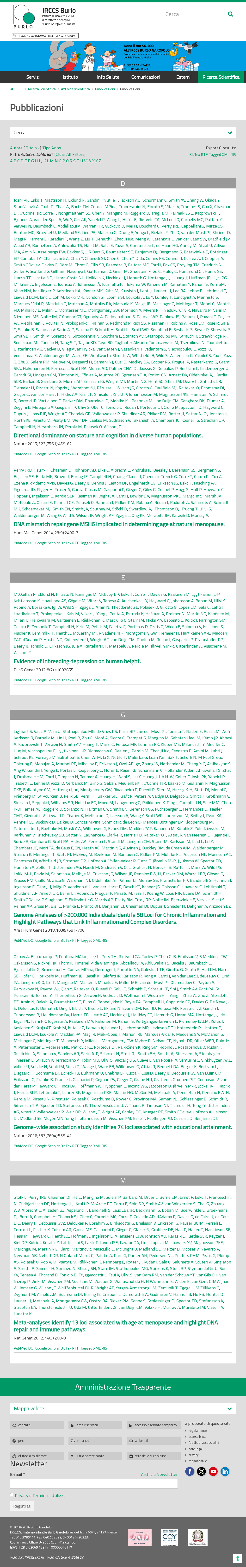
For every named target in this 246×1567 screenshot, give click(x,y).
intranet (83, 1440)
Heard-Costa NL (69, 278)
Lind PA (88, 232)
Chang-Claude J (127, 476)
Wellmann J (134, 995)
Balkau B (31, 381)
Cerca (20, 133)
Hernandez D (195, 809)
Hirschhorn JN (50, 426)
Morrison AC (219, 854)
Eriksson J (108, 763)
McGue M (143, 1092)
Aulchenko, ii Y (134, 600)
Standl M (116, 841)
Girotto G (144, 388)
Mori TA (46, 848)
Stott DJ (201, 789)
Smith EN (61, 509)
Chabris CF (114, 1073)
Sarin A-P (65, 329)
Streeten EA (25, 1307)
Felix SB (71, 796)
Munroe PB (109, 375)
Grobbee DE (162, 1229)
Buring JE (79, 476)
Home (14, 89)
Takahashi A (143, 420)
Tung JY (198, 1105)
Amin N (29, 252)
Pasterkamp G (204, 362)
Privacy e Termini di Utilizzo (40, 1495)
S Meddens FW (213, 956)
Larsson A (119, 815)
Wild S (162, 355)
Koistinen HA (68, 290)
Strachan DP (212, 420)
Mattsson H (55, 200)
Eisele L (95, 1008)
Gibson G (215, 874)
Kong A (150, 976)
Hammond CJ (191, 271)
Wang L (113, 219)
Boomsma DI (212, 388)
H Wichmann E (159, 1281)
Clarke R (114, 835)
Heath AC (91, 848)
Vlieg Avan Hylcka (78, 349)
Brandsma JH (53, 969)
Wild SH (70, 607)
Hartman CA (96, 809)
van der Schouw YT (177, 1275)
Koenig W (155, 893)
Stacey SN (86, 1268)
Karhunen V (24, 835)
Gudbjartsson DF (34, 1203)
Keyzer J (216, 1236)
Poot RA (206, 989)
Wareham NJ (83, 388)
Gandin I (94, 200)
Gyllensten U (216, 413)
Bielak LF (159, 232)
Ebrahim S (98, 1223)
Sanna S (138, 1301)
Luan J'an (157, 757)
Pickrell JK (47, 963)
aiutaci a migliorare (32, 1456)
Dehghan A (197, 906)
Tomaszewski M (163, 342)
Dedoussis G (144, 368)
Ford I (155, 265)
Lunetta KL (24, 1313)
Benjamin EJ (113, 906)
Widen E (172, 626)
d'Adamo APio (42, 483)
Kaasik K (91, 976)
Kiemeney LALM (194, 1021)
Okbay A (21, 956)
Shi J (174, 989)
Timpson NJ (69, 375)
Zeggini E (22, 407)
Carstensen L (142, 245)
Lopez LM (187, 607)
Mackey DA (138, 362)
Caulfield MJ (165, 388)
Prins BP (127, 731)
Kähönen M (157, 284)
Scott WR (140, 329)
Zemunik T (41, 626)
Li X (106, 757)
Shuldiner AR (133, 413)
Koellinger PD (159, 1118)
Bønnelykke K (110, 1002)
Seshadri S (183, 329)
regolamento (198, 1430)
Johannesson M (143, 394)
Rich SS (139, 323)
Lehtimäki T (215, 290)
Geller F (21, 271)
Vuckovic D (114, 226)
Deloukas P (167, 368)
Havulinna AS (54, 600)
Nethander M (172, 763)
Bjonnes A (23, 219)
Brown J (61, 476)
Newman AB (25, 1255)
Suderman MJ (26, 342)
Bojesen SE (24, 476)
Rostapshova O (191, 1047)
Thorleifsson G (68, 995)
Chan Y (77, 258)
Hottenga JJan (65, 789)
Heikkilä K (95, 278)
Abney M (188, 245)
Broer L (151, 1197)
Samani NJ (103, 362)
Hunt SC (155, 381)
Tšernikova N (192, 342)
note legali (196, 1448)
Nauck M (91, 867)
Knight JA (105, 496)
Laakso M (98, 420)
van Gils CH (207, 1275)
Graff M (120, 271)
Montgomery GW (103, 310)
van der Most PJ (195, 232)
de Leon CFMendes (140, 822)
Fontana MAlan (73, 956)
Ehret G (81, 265)
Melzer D (171, 1249)
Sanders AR (68, 1053)
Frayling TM (188, 265)
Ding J (172, 802)
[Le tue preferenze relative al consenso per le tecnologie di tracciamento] (237, 1558)
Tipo (46, 148)
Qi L (127, 867)
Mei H (131, 226)
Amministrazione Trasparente (123, 1386)
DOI (31, 454)
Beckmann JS (148, 1210)
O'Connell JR (155, 783)
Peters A (142, 796)
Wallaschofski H (129, 1281)
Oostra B (22, 626)
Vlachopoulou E (182, 349)
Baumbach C (44, 226)
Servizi (33, 77)
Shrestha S (220, 329)
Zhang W (195, 200)
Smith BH (22, 336)
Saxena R (84, 329)
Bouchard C (149, 226)
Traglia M (159, 213)
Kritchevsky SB (50, 835)
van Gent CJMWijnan (210, 1281)
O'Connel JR (30, 213)
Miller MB (128, 982)
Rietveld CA (149, 219)
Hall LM (91, 245)
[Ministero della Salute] (198, 1537)
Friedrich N (212, 265)
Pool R (74, 738)
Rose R (212, 323)
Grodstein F (140, 271)
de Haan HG (167, 245)
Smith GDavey (27, 265)
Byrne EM (169, 1197)
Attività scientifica (75, 89)
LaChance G (94, 835)
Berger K (189, 1066)
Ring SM (150, 1047)
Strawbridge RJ (213, 336)
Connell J (174, 258)
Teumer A (215, 401)
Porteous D (137, 626)
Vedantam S (155, 349)
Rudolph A (179, 502)
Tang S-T (68, 342)
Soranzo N (61, 336)
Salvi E (107, 245)
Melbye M (60, 362)
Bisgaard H (82, 362)
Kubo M (111, 290)
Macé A (101, 738)
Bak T (172, 757)
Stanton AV (133, 336)
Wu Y (67, 219)
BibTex (194, 154)
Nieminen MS (26, 316)
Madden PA (70, 1034)
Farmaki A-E (181, 213)
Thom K (65, 963)
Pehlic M (99, 626)
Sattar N (194, 413)
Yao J (217, 355)
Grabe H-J (143, 1079)
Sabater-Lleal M (185, 738)
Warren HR (92, 226)
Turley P (149, 956)
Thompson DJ (166, 509)
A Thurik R (134, 1105)
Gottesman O (99, 271)
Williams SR (62, 802)
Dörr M (66, 265)
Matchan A (78, 303)
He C (76, 1197)
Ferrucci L (60, 368)
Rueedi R (147, 789)
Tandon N (49, 342)
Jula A (77, 646)
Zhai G (203, 1203)
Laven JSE (109, 1242)
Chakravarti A (56, 258)
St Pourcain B (49, 796)
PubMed (20, 454)
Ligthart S (23, 731)
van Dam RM (146, 1275)
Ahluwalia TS (70, 245)
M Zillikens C (207, 1288)
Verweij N (22, 226)
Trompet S (190, 206)
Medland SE (69, 232)
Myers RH (152, 310)
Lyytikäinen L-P (205, 594)
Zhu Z (203, 995)
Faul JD (47, 206)
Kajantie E (221, 835)
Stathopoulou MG (161, 336)
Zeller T (43, 867)
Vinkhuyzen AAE (216, 1060)
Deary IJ (190, 381)
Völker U (21, 1066)
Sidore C (117, 738)
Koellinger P (44, 290)
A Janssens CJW (129, 1236)
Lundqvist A (184, 297)
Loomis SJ (115, 297)
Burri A (25, 1216)
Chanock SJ (95, 258)
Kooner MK (92, 290)
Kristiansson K (27, 600)
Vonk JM (56, 1066)
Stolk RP (178, 1268)
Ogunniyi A (93, 316)
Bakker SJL (77, 252)
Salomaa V (45, 329)
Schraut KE (24, 757)
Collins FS (155, 258)
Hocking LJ (115, 278)
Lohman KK (148, 744)
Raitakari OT (95, 646)
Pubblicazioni (105, 89)
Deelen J (122, 751)
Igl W (56, 607)
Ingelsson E (45, 284)
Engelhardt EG (142, 483)
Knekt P (120, 394)
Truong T (189, 509)
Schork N (188, 757)
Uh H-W (166, 776)
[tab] (123, 1408)
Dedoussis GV (183, 1073)
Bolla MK (44, 476)
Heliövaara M (42, 620)
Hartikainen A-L (195, 633)
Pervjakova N (26, 989)
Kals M (73, 613)
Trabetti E (23, 783)
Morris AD (97, 368)
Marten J (88, 982)
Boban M (204, 600)
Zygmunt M (24, 1294)
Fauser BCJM (192, 1223)
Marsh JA (212, 496)
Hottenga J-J (159, 278)
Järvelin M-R (162, 646)
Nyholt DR (182, 1040)
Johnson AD (85, 470)
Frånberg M (25, 796)
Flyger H (45, 489)
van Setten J (108, 349)
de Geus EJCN (68, 848)
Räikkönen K (92, 620)
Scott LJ (123, 329)
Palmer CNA (120, 368)
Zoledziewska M (209, 828)
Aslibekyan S (219, 763)
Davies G (49, 265)
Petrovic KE (81, 1047)
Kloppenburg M (198, 822)
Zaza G (58, 880)
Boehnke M (142, 401)
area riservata (87, 1425)
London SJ (95, 297)
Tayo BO (105, 342)
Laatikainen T (26, 613)
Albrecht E (120, 470)
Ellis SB (97, 265)
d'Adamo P (32, 639)
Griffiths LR (210, 381)
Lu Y (149, 297)
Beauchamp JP (44, 956)
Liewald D (56, 815)
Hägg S (182, 489)
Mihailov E (30, 310)
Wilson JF (112, 426)
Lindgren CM (44, 375)
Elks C (103, 470)
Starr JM (173, 381)
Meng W (142, 239)
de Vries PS (107, 731)
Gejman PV (105, 1079)
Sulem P (113, 1197)
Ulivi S (83, 407)
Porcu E (120, 1203)
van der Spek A (47, 219)
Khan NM (22, 290)
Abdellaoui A (69, 226)
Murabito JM (158, 515)
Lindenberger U (214, 368)
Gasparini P (65, 407)
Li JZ (209, 841)
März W (198, 867)
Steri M (163, 789)
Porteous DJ (151, 407)
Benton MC (24, 232)
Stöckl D (119, 509)
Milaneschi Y (193, 744)
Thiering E (23, 763)
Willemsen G (181, 355)
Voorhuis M (82, 1281)
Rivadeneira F (111, 633)
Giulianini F (197, 783)
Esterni (183, 77)
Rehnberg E (113, 1262)
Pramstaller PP (209, 639)
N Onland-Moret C (76, 1255)
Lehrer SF (71, 1092)
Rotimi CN (157, 375)
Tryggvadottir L (93, 1275)
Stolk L (20, 1197)
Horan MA (184, 1015)
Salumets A (201, 502)
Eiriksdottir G (81, 899)
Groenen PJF (184, 1079)
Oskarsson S (25, 963)
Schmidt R (111, 822)
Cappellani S (192, 226)
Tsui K (114, 1275)
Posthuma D (103, 1099)
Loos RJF (38, 413)
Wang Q (54, 515)
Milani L (49, 310)
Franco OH (90, 906)
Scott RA (78, 368)
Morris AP (72, 381)
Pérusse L (106, 388)
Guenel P (166, 489)
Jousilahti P (112, 284)
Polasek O (93, 426)
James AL (31, 809)
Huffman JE (199, 278)
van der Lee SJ (185, 976)
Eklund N (76, 200)
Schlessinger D (193, 1099)
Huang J (179, 278)
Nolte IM (49, 316)
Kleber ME (170, 744)
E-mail (17, 1474)
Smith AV (177, 200)
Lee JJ (94, 956)
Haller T (195, 1229)
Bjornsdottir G (26, 969)
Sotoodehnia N (86, 336)
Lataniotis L (163, 239)
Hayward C (213, 407)
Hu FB (198, 1294)
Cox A (217, 476)
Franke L (71, 906)
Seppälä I (40, 802)
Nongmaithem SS (74, 213)
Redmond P (120, 323)
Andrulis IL (141, 470)
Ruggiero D (139, 213)
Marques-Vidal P (28, 303)
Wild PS (214, 867)
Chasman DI (61, 470)
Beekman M (105, 854)
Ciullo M (171, 407)
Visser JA (215, 1307)
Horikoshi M (48, 976)
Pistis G (156, 626)
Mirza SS (214, 226)
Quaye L (144, 1060)
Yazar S (121, 245)
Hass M (21, 1236)
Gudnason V (119, 420)
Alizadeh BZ (220, 906)
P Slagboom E (54, 899)
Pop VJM (48, 1262)
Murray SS (148, 880)
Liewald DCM (26, 297)
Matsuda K (123, 303)
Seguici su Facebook (190, 1471)
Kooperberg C (89, 770)
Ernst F (186, 1197)
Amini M (201, 751)
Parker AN (137, 1255)
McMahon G (212, 1034)
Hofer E (129, 219)
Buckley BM (153, 848)
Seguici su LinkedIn (225, 1471)
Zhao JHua (123, 239)
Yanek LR (96, 219)
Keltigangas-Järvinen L (156, 1021)
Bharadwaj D (96, 401)
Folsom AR (61, 1229)
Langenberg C (127, 802)
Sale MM (211, 802)
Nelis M (219, 310)
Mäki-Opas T (108, 1034)
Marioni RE (66, 763)
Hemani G (37, 239)
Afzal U (205, 245)
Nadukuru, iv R (177, 310)
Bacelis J (178, 963)
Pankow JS (169, 316)
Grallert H (142, 867)
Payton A (205, 982)
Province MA (145, 1099)
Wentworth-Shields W (109, 355)
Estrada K (134, 613)
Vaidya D (52, 349)
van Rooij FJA (165, 1060)
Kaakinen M (179, 594)
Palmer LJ (127, 880)
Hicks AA (69, 394)
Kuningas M (86, 594)
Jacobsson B (160, 1086)
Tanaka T (176, 731)
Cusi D (120, 362)
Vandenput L (79, 886)
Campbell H (24, 426)
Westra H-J (157, 995)
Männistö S (207, 297)
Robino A (178, 323)
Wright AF (57, 413)
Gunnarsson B (26, 1015)
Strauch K (188, 336)
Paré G (120, 1255)
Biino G (96, 783)
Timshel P (83, 963)
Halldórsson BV (55, 1015)
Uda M (80, 1307)
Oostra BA (98, 1301)
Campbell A (31, 258)
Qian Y (66, 989)
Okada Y (212, 200)
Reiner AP (23, 906)
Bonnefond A (44, 245)
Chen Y (98, 213)
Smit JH (197, 796)
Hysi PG (219, 278)
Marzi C (107, 744)
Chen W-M (91, 757)
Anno (56, 148)
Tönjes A (89, 375)
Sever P (202, 329)
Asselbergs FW (51, 252)
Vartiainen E (49, 401)
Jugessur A (57, 1021)
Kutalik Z (185, 828)
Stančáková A (26, 206)
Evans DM (117, 828)
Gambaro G (51, 381)
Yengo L (142, 232)
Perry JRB (170, 226)
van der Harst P (45, 394)
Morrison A (131, 310)
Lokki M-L (75, 297)
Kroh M (59, 1027)
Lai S (78, 1242)
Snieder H (176, 906)
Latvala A (94, 1027)
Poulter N (54, 323)
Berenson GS (184, 470)
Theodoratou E (124, 607)
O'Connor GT (70, 316)
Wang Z (76, 239)
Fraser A (62, 489)
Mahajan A (44, 763)
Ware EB (79, 355)
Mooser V (190, 1249)
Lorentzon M (176, 815)
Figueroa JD (24, 489)
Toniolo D (114, 407)
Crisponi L (112, 1294)
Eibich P (79, 1008)
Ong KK (138, 515)
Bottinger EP (171, 822)
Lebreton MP (136, 1027)
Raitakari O (189, 388)
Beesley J (161, 470)
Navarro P (201, 310)
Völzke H (39, 1066)
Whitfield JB (143, 355)
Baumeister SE (119, 252)
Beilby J (197, 815)
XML (225, 154)
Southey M (100, 509)
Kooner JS (190, 420)
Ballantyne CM (36, 789)
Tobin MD (90, 1060)
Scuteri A (203, 1262)
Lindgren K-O (32, 982)
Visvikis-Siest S (211, 899)
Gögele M (77, 600)
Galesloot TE (152, 969)
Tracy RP (143, 899)
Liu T (89, 239)
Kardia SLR (64, 496)
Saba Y (110, 783)
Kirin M (82, 626)
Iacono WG (137, 1086)
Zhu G (87, 738)
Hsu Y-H (41, 470)
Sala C (204, 607)
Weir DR (79, 420)
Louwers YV (181, 1242)
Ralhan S (100, 323)
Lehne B (195, 290)
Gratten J (162, 1079)
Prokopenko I (77, 323)
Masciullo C (55, 303)
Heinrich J (222, 880)
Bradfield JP (219, 239)
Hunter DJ (215, 1294)
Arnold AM (47, 1294)
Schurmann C (154, 200)
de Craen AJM (178, 848)
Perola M (73, 426)
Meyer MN (53, 1118)
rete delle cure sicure (150, 1456)
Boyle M (41, 874)
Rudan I (131, 407)
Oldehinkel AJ (201, 375)
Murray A (199, 515)
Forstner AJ (190, 1008)
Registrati (22, 1506)
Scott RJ (63, 854)
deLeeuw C (210, 976)
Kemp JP (210, 738)
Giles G (149, 489)
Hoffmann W (89, 1086)
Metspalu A (42, 407)
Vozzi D (204, 349)
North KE (22, 420)
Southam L (111, 336)
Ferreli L (213, 1223)
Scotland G (39, 271)
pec (21, 1440)
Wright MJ (115, 381)
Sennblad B (161, 329)
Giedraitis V (34, 815)
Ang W (19, 770)
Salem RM (40, 362)
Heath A (63, 633)
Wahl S (123, 776)
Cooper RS (160, 362)
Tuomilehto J (218, 342)
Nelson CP (162, 1040)
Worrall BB (195, 874)
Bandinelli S (200, 880)
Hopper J (22, 496)
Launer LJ (162, 290)
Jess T (139, 893)
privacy (194, 1454)
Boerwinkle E (196, 252)
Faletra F (117, 626)
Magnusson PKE (174, 394)
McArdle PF (101, 1203)
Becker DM (73, 401)
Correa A (192, 258)
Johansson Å (89, 284)
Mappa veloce (29, 1408)
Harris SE (213, 271)
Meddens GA (187, 1034)
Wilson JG (125, 388)
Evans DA (192, 893)
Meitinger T (186, 303)
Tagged (215, 154)
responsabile (198, 1460)
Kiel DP (20, 1242)
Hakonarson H (36, 368)
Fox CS (169, 265)
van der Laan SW (191, 239)
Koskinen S (213, 626)
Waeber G (103, 1281)
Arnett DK (178, 375)
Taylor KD (87, 342)
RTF (204, 154)
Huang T (90, 744)
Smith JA (41, 336)
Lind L (45, 297)
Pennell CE (64, 502)
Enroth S (155, 206)
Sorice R (21, 841)
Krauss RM (23, 880)
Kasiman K (85, 496)
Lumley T (163, 297)
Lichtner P (212, 1027)
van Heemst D (197, 835)
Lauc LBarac (123, 1210)
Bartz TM (80, 206)
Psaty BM (61, 420)
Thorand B (48, 1275)
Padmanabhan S (120, 316)
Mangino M (116, 213)
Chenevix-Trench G (160, 476)
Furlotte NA (128, 969)
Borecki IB (27, 401)
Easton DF (117, 483)
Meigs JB (143, 303)
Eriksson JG (93, 381)
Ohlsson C (171, 886)
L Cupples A (212, 258)
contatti (24, 1425)
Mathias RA (100, 303)
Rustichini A (24, 1053)
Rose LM (196, 323)
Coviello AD (144, 1216)
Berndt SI (22, 375)
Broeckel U (46, 232)
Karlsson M (180, 841)
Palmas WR (147, 316)
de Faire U (204, 1216)
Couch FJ (202, 476)
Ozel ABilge (129, 763)
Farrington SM (212, 620)
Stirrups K (159, 1268)
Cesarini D (183, 1118)
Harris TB (22, 278)
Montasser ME (72, 310)
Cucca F (144, 861)
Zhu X (23, 362)
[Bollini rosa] (140, 1537)
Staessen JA (186, 1053)
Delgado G (179, 796)
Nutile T (111, 200)
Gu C (157, 271)
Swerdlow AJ (141, 509)
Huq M (20, 751)
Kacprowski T (207, 213)
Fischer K (22, 633)
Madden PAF (140, 828)
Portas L (67, 770)
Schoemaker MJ (36, 509)
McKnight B (126, 1249)
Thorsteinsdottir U (106, 1105)
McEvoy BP (108, 594)
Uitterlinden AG (28, 349)
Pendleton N (188, 1092)
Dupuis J (21, 413)
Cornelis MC (192, 219)
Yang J (102, 613)
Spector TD (191, 407)
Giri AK (80, 219)
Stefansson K (75, 1105)
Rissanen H (158, 323)
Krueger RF (153, 1112)
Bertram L (188, 368)
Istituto (70, 77)
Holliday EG (85, 802)
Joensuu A (67, 284)
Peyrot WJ (49, 989)
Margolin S (193, 496)
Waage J (88, 1066)
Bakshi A (44, 1002)
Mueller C (215, 744)
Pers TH (88, 796)
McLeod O (170, 219)
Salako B (26, 329)
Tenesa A (111, 600)
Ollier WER (204, 1040)
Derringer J (105, 969)
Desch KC (131, 886)
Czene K (21, 483)
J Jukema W (134, 284)
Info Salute (108, 77)
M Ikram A (23, 284)
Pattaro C (214, 219)
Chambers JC (167, 420)
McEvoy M (82, 854)
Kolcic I (191, 620)
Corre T (49, 213)
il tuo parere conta (90, 1456)
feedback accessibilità (204, 1442)
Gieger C (21, 394)
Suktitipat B (68, 757)
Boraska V (41, 607)
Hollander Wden (179, 770)
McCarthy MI (85, 633)
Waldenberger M (54, 355)
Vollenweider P (106, 413)
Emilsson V (187, 956)
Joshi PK (21, 200)
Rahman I (104, 502)
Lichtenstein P (188, 1027)
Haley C (170, 271)
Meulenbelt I (130, 783)
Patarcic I (189, 316)
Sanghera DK (192, 401)
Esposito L (173, 620)
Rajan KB (128, 770)
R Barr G (96, 252)
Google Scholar (47, 454)
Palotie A (103, 1255)
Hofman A (154, 613)
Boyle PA (132, 1002)
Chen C (113, 258)
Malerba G (107, 232)
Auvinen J (131, 848)
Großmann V (217, 796)
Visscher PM (215, 646)
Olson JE (44, 502)
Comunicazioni (145, 77)
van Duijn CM (166, 401)
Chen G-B (167, 956)
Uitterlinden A (189, 646)
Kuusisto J (129, 290)
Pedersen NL (194, 854)
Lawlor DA (139, 496)
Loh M (58, 297)
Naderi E (194, 731)
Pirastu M (41, 420)
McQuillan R (25, 594)
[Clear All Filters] (70, 154)
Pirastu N (44, 388)
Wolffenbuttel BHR (75, 1288)
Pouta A (117, 613)
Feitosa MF (138, 265)
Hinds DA (67, 1086)
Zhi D (174, 232)
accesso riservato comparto (156, 1425)
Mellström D (96, 815)
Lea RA (179, 290)
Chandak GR (79, 413)
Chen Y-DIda (133, 258)
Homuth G (136, 278)
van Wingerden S (180, 1203)
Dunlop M (146, 639)
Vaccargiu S (125, 1060)
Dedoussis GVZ (51, 1223)
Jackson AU (130, 200)
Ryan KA (213, 815)
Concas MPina (104, 206)
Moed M (105, 802)
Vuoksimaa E (25, 355)
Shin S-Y (136, 1203)
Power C (123, 1099)
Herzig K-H (182, 789)
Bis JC (56, 906)
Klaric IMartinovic (75, 1249)
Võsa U (54, 731)
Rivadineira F (125, 789)
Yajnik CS (203, 355)
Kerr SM (217, 284)
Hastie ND (42, 278)
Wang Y (137, 815)
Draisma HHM (30, 776)
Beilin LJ (67, 893)
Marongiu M (25, 1249)
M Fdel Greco (210, 757)
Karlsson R (23, 738)
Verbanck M (77, 783)
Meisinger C (163, 303)
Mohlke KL (120, 401)
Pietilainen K (32, 323)
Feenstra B (116, 265)
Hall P (196, 489)
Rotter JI (176, 413)
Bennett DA (168, 1066)
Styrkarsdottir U (203, 1268)
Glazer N (141, 1229)
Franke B (44, 1079)
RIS (233, 154)
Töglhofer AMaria (131, 342)
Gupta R (192, 969)
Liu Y (136, 776)
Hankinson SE (217, 1229)
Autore (16, 148)
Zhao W (62, 206)
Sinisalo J (102, 394)
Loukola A (135, 297)
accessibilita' (197, 1436)
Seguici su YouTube (213, 1471)
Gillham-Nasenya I (68, 271)
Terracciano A (67, 1060)
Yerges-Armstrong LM (136, 1288)
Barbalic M (45, 738)
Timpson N (68, 776)
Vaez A (40, 731)
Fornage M (45, 757)
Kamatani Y (180, 284)
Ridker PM (156, 413)
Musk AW (72, 828)
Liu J (145, 1242)
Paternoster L (26, 828)
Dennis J (98, 483)
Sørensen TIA (134, 375)
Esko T (37, 200)
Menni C (207, 303)
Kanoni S (200, 284)
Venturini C (189, 1060)
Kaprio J (62, 388)
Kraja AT (43, 1027)
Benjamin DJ (146, 252)
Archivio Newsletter (159, 1474)
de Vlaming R (106, 963)
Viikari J (88, 613)
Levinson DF (161, 1027)
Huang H (107, 776)
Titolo (31, 148)
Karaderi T (57, 239)
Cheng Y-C (196, 763)
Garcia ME (82, 1229)
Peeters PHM (187, 1255)
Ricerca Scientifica (221, 77)
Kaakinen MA (81, 1021)
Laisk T (91, 1242)
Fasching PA (205, 483)
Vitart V (172, 206)
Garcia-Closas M (87, 489)
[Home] (45, 21)
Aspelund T (77, 1210)
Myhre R (143, 1040)
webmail (141, 1440)
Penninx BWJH (147, 874)
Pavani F (208, 316)
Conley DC (131, 1112)
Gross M (41, 906)
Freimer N (175, 613)
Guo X (207, 206)
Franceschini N (131, 206)
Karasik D (180, 515)
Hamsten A (201, 394)
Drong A (125, 232)
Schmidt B (137, 989)
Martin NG (136, 381)
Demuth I (103, 239)
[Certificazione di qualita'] (169, 1537)
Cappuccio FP (178, 1002)
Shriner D (221, 232)
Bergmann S (170, 252)
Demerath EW (135, 1294)
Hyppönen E (114, 1086)
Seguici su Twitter (201, 1471)
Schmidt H (104, 329)
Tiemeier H (24, 388)
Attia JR (175, 835)
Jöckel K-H (207, 1086)
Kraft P (85, 394)
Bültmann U (92, 1073)
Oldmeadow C (99, 751)
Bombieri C (128, 854)
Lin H (61, 738)
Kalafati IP (110, 976)
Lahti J (146, 290)
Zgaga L (123, 515)
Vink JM (38, 1281)
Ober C (97, 407)
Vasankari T (131, 349)
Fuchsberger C (168, 809)
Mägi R (20, 239)
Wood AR (22, 245)
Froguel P (180, 362)
